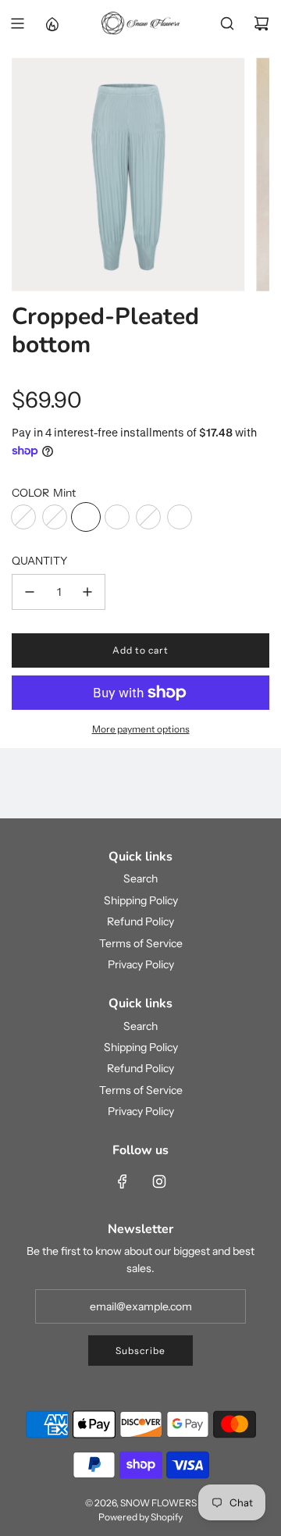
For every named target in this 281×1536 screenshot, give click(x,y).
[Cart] (261, 23)
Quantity (39, 561)
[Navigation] (17, 23)
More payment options (141, 729)
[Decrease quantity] (29, 592)
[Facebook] (122, 1181)
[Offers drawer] (51, 23)
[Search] (227, 23)
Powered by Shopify (140, 1517)
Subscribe (140, 1350)
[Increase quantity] (87, 592)
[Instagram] (159, 1181)
